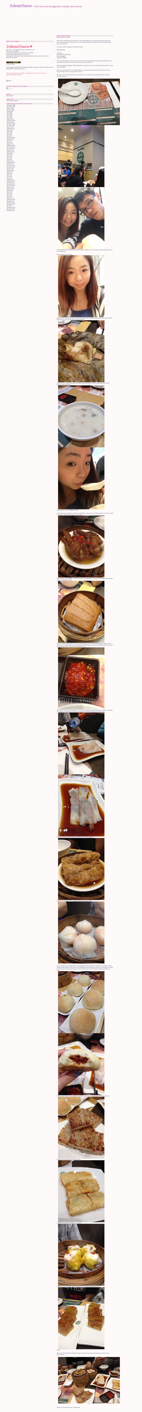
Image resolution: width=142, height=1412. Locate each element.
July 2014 (9, 196)
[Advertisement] (85, 22)
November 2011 (11, 147)
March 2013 (10, 171)
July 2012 (9, 159)
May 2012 (9, 156)
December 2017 (11, 209)
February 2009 (10, 109)
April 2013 (9, 173)
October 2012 (10, 164)
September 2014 (11, 199)
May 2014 (9, 193)
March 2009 (10, 111)
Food (62, 1407)
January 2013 (10, 168)
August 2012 (10, 161)
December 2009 (11, 125)
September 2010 (11, 137)
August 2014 (10, 198)
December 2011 (11, 148)
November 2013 (11, 184)
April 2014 (9, 192)
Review (71, 1407)
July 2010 (9, 136)
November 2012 (11, 165)
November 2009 (11, 123)
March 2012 (10, 153)
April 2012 (9, 154)
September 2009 (11, 120)
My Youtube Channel (12, 100)
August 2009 (10, 119)
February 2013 (10, 170)
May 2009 (9, 114)
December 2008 (11, 106)
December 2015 (11, 204)
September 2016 (11, 207)
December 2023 (11, 210)
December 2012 (11, 167)
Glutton (66, 1407)
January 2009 (10, 108)
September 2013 (11, 181)
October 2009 (10, 122)
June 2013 (9, 176)
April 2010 (9, 131)
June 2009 (9, 116)
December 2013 (11, 185)
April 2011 (9, 140)
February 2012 (10, 151)
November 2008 (11, 105)
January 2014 (10, 187)
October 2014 (10, 201)
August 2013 (10, 179)
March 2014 (10, 190)
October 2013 (10, 182)
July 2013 (9, 178)
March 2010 (10, 130)
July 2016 (9, 206)
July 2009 (9, 117)
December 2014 (11, 202)
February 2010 (10, 128)
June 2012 (9, 158)
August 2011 (10, 144)
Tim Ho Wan (76, 1407)
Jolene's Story (9, 95)
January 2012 (10, 150)
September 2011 (11, 145)
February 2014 (10, 188)
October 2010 (10, 139)
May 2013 (9, 175)
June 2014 (9, 195)
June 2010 (9, 134)
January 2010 (10, 127)
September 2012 (11, 162)
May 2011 (9, 142)
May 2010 (9, 133)
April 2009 (9, 113)
